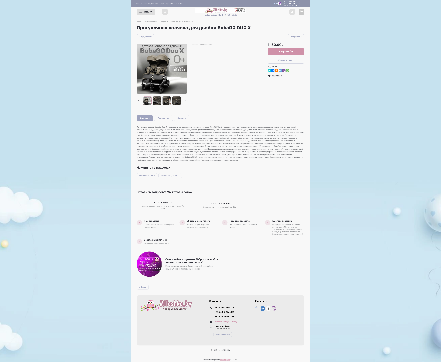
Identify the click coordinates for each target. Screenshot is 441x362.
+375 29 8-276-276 (224, 307)
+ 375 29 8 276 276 (292, 1)
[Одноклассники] (276, 70)
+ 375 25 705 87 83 (292, 5)
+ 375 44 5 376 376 (292, 3)
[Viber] (284, 70)
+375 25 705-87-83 (224, 316)
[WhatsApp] (287, 70)
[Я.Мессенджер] (269, 70)
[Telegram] (280, 70)
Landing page (225, 360)
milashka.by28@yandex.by (226, 322)
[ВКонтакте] (272, 70)
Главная (139, 22)
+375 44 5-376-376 (224, 312)
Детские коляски (151, 22)
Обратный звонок (223, 334)
